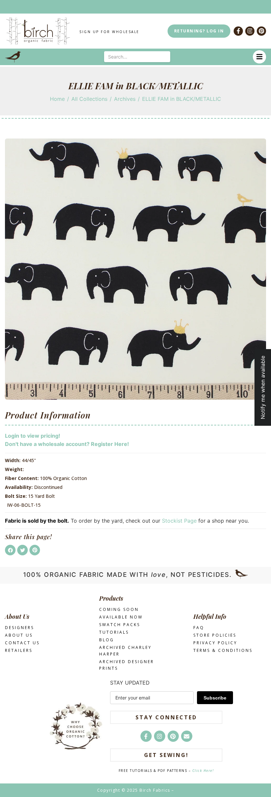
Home (57, 99)
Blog (106, 640)
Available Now (121, 617)
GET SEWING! (166, 755)
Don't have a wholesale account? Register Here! (67, 444)
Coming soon (119, 609)
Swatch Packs (119, 624)
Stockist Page (179, 520)
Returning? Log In (199, 31)
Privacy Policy (215, 643)
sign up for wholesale (109, 31)
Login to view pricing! (32, 435)
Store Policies (214, 635)
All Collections (89, 99)
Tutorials (114, 632)
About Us (19, 635)
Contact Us (22, 643)
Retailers (18, 650)
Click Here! (203, 770)
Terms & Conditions (222, 650)
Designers (19, 627)
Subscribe (215, 697)
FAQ (198, 627)
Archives (125, 99)
